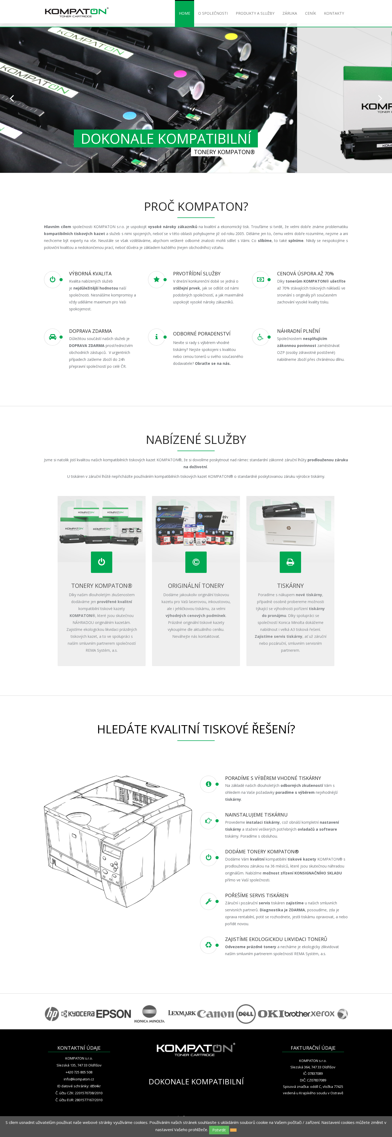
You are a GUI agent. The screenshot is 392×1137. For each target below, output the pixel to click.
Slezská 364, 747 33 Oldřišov (312, 1067)
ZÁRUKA (289, 13)
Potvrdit (219, 1129)
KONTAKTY (334, 13)
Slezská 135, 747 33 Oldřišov (79, 1065)
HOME (184, 13)
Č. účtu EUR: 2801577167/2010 (78, 1099)
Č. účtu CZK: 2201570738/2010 (78, 1093)
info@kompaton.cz (79, 1079)
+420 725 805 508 (79, 1072)
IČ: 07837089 (313, 1073)
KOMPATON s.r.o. (79, 1058)
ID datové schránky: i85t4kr (79, 1086)
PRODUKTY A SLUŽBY (255, 13)
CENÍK (310, 13)
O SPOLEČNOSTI (213, 13)
